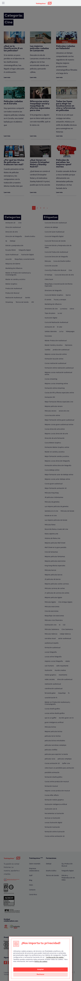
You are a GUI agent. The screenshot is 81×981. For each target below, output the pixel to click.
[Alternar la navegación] (3, 3)
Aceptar (40, 969)
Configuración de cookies (55, 957)
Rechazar (40, 974)
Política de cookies (40, 961)
